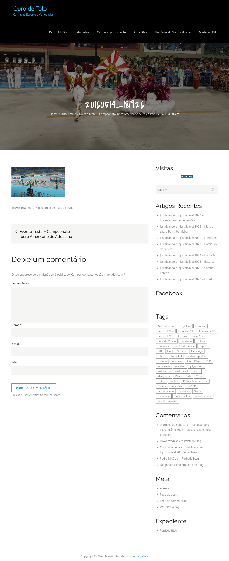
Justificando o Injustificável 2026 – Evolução (188, 255)
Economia (163, 346)
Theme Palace (139, 556)
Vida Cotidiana (203, 396)
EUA (160, 351)
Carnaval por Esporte (111, 32)
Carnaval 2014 (166, 331)
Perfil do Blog (192, 441)
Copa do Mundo (167, 341)
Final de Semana (176, 351)
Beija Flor (185, 326)
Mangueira (164, 376)
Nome (16, 325)
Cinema (182, 336)
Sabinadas (82, 32)
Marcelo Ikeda (183, 376)
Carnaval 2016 (207, 331)
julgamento (196, 366)
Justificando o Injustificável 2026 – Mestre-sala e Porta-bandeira (186, 429)
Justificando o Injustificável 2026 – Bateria (187, 261)
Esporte (203, 346)
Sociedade (164, 396)
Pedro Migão (58, 32)
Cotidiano (186, 341)
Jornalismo (164, 366)
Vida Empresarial (167, 401)
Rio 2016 (191, 386)
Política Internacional (195, 381)
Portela (162, 386)
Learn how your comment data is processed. (90, 395)
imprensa (177, 361)
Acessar (165, 488)
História (162, 361)
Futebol (162, 356)
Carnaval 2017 (165, 336)
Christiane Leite (170, 447)
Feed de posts (169, 494)
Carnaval (200, 326)
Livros (196, 371)
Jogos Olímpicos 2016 (199, 361)
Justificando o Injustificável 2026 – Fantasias (188, 238)
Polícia (161, 381)
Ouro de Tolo (30, 8)
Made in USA (208, 32)
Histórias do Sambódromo (173, 32)
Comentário (20, 283)
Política (174, 381)
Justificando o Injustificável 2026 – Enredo (186, 279)
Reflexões (176, 386)
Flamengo (197, 351)
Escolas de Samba (184, 346)
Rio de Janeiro (166, 391)
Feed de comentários (173, 501)
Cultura (200, 341)
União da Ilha (182, 396)
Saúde (197, 391)
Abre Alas (140, 32)
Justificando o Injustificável (173, 371)
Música (200, 376)
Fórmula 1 (176, 356)
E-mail (16, 343)
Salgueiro (184, 391)
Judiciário (180, 366)
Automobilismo (166, 326)
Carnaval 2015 (186, 331)
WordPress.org (169, 507)
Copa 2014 (197, 336)
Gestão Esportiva (196, 356)
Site (14, 362)
